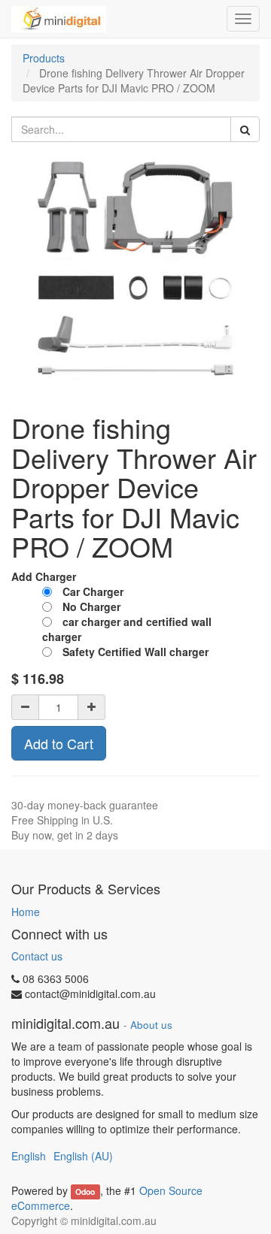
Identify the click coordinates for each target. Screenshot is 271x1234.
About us (151, 1025)
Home (25, 911)
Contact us (36, 955)
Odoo (85, 1191)
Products (44, 57)
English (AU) (83, 1155)
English (28, 1155)
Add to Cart (58, 743)
